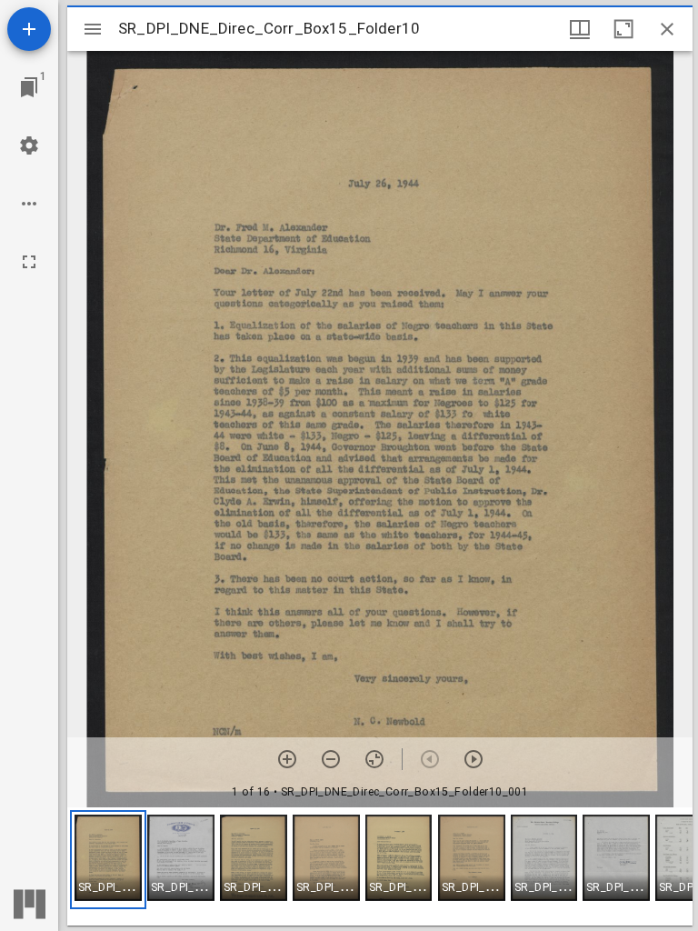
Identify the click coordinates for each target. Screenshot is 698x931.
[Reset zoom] (374, 759)
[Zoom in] (287, 759)
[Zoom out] (331, 759)
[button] (108, 860)
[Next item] (473, 759)
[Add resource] (29, 29)
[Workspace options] (29, 203)
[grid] (380, 866)
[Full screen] (29, 262)
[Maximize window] (623, 29)
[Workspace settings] (29, 145)
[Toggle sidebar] (93, 29)
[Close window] (667, 29)
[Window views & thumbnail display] (580, 29)
